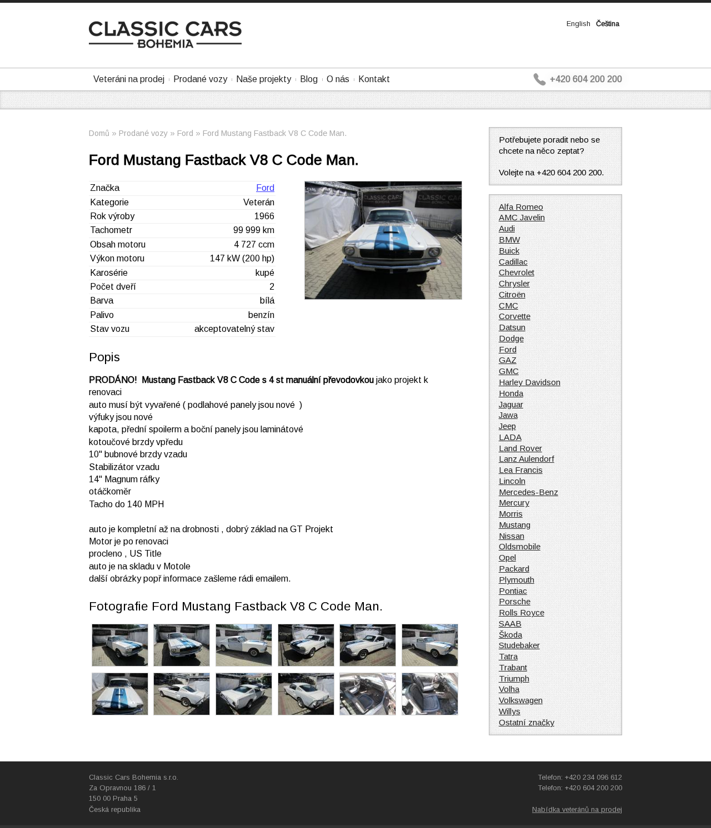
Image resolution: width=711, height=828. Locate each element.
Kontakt (374, 79)
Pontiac (513, 590)
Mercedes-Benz (528, 492)
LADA (510, 437)
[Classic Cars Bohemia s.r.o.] (165, 45)
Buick (509, 250)
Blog (309, 79)
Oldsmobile (519, 546)
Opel (507, 557)
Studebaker (519, 645)
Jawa (508, 415)
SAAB (510, 623)
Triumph (514, 678)
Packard (514, 568)
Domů (99, 133)
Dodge (511, 338)
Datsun (512, 327)
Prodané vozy (200, 79)
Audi (507, 228)
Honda (511, 393)
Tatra (508, 656)
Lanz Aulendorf (526, 458)
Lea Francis (521, 469)
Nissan (511, 536)
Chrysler (514, 283)
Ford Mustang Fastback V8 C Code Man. (275, 133)
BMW (509, 239)
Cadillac (513, 261)
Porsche (514, 601)
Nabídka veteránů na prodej (577, 809)
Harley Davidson (529, 382)
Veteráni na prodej (128, 79)
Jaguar (511, 404)
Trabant (513, 667)
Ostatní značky (526, 722)
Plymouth (516, 579)
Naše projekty (263, 79)
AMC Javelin (522, 217)
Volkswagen (521, 700)
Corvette (514, 316)
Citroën (512, 294)
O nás (338, 79)
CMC (508, 305)
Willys (509, 711)
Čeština (607, 23)
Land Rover (520, 448)
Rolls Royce (521, 612)
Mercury (514, 502)
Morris (511, 513)
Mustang (514, 524)
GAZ (508, 360)
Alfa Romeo (521, 206)
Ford (185, 133)
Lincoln (512, 481)
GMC (509, 371)
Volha (509, 689)
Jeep (507, 426)
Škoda (510, 634)
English (578, 23)
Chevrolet (516, 272)
